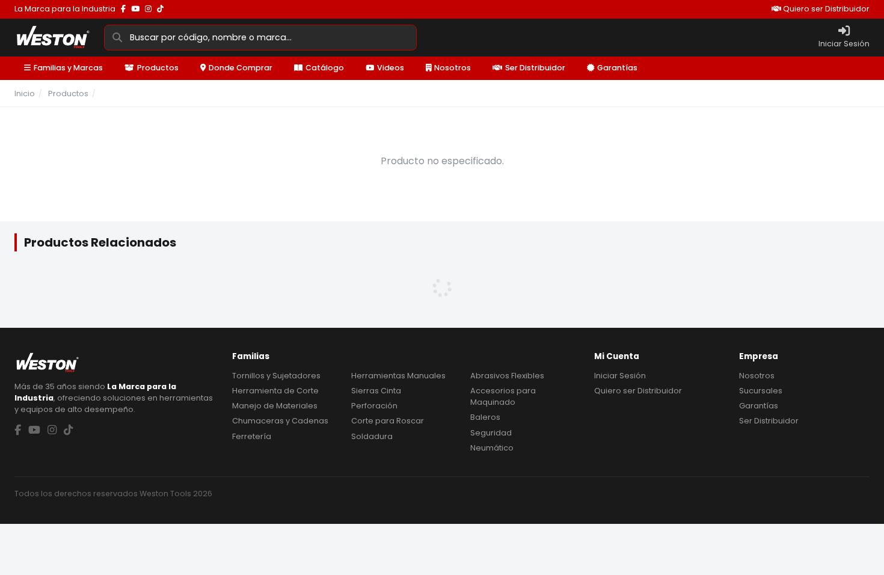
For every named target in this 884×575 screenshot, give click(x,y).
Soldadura (372, 436)
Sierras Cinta (376, 391)
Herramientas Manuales (398, 376)
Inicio (24, 93)
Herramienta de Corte (275, 391)
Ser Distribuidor (535, 68)
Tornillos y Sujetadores (276, 376)
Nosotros (452, 68)
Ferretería (251, 436)
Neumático (492, 448)
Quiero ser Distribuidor (825, 9)
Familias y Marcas (68, 68)
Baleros (485, 417)
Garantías (617, 68)
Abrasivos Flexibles (507, 376)
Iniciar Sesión (620, 376)
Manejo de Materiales (275, 406)
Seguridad (491, 433)
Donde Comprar (240, 68)
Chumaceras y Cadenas (280, 421)
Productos (158, 68)
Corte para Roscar (387, 421)
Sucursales (760, 391)
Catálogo (324, 68)
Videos (390, 68)
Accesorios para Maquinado (503, 396)
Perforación (374, 406)
